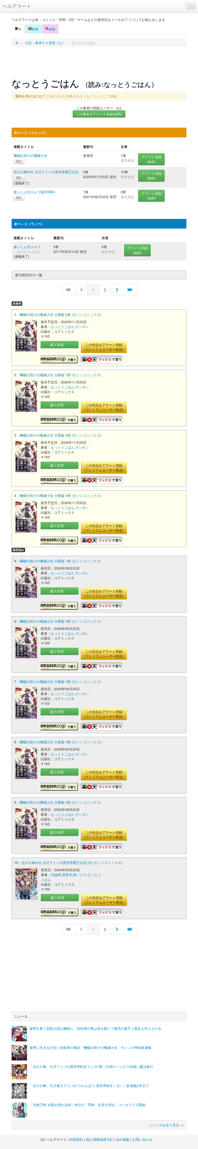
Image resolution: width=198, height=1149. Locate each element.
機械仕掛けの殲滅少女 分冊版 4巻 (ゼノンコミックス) (60, 741)
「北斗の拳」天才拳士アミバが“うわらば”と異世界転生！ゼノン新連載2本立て (89, 1085)
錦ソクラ (80, 874)
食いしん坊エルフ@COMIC (34, 191)
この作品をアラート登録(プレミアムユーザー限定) (104, 347)
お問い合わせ (142, 1139)
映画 (35, 29)
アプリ (130, 19)
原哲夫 (67, 874)
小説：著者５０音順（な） (45, 42)
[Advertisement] (99, 64)
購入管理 (57, 344)
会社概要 (122, 1139)
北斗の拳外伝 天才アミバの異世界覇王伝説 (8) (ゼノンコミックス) (71, 862)
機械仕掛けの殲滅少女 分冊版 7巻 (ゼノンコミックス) (60, 374)
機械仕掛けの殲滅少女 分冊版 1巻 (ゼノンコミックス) (60, 560)
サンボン (82, 326)
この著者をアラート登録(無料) (99, 113)
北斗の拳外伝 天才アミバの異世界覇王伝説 (46, 171)
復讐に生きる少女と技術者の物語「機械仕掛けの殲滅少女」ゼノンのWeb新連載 (90, 1047)
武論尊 (56, 874)
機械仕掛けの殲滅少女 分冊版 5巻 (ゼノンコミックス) (60, 621)
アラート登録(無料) (151, 159)
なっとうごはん (62, 326)
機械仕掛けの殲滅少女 (30, 155)
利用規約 (76, 1139)
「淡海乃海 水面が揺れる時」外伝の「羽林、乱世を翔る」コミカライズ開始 (87, 1104)
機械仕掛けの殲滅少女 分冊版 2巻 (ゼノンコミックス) (60, 802)
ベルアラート (16, 5)
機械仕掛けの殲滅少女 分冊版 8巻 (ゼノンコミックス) (60, 435)
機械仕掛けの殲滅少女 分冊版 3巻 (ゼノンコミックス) (60, 681)
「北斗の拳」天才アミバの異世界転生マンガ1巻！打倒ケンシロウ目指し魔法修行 (91, 1066)
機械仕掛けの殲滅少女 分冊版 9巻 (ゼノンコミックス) (60, 495)
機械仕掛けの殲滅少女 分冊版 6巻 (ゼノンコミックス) (60, 314)
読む (19, 161)
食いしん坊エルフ (27, 246)
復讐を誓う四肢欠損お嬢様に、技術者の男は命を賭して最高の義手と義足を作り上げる (95, 1028)
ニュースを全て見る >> (166, 1124)
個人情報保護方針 (99, 1139)
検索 (52, 29)
